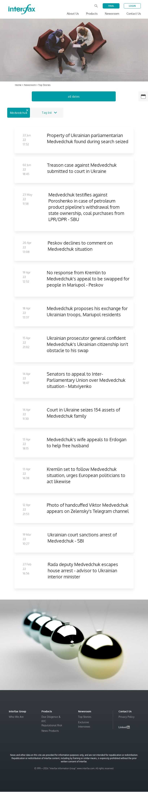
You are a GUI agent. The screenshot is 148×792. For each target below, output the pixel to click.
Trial (111, 6)
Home (18, 84)
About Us (73, 13)
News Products (50, 730)
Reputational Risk (52, 725)
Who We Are (16, 716)
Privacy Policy (126, 716)
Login (132, 6)
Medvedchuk (18, 113)
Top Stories (84, 716)
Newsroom (30, 84)
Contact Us (134, 13)
